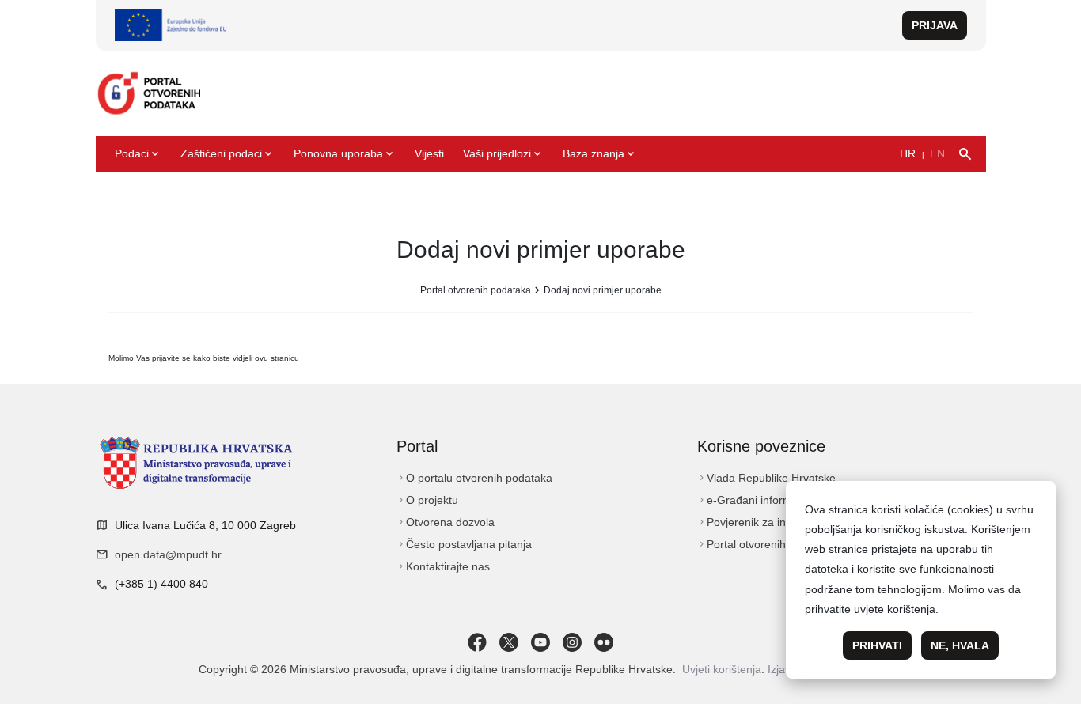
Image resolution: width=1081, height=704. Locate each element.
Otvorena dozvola (445, 522)
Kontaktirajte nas (443, 566)
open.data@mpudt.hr (168, 554)
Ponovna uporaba (345, 154)
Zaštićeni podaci (227, 154)
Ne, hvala (960, 645)
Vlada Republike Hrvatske (766, 477)
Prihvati (877, 645)
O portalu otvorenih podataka (474, 477)
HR (908, 153)
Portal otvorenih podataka (475, 290)
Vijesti (429, 153)
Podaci (138, 154)
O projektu (427, 500)
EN (937, 153)
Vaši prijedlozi (503, 154)
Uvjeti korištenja (721, 669)
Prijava (935, 25)
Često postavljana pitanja (464, 544)
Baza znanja (600, 154)
